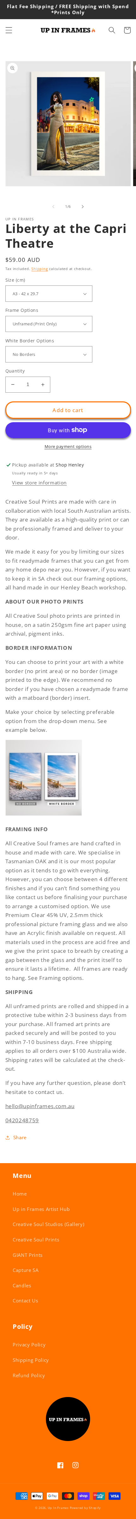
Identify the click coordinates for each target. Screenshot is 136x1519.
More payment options (68, 446)
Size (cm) (15, 280)
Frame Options (22, 310)
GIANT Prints (28, 1255)
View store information (39, 482)
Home (20, 1193)
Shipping (39, 268)
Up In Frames (58, 1508)
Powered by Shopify (85, 1508)
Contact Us (25, 1300)
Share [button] (20, 1137)
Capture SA (26, 1270)
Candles (22, 1285)
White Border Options (29, 341)
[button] (8, 30)
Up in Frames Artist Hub (41, 1209)
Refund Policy (29, 1375)
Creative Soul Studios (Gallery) (48, 1224)
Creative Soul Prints (36, 1239)
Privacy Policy (29, 1344)
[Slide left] (53, 206)
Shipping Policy (31, 1360)
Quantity (15, 371)
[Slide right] (83, 206)
